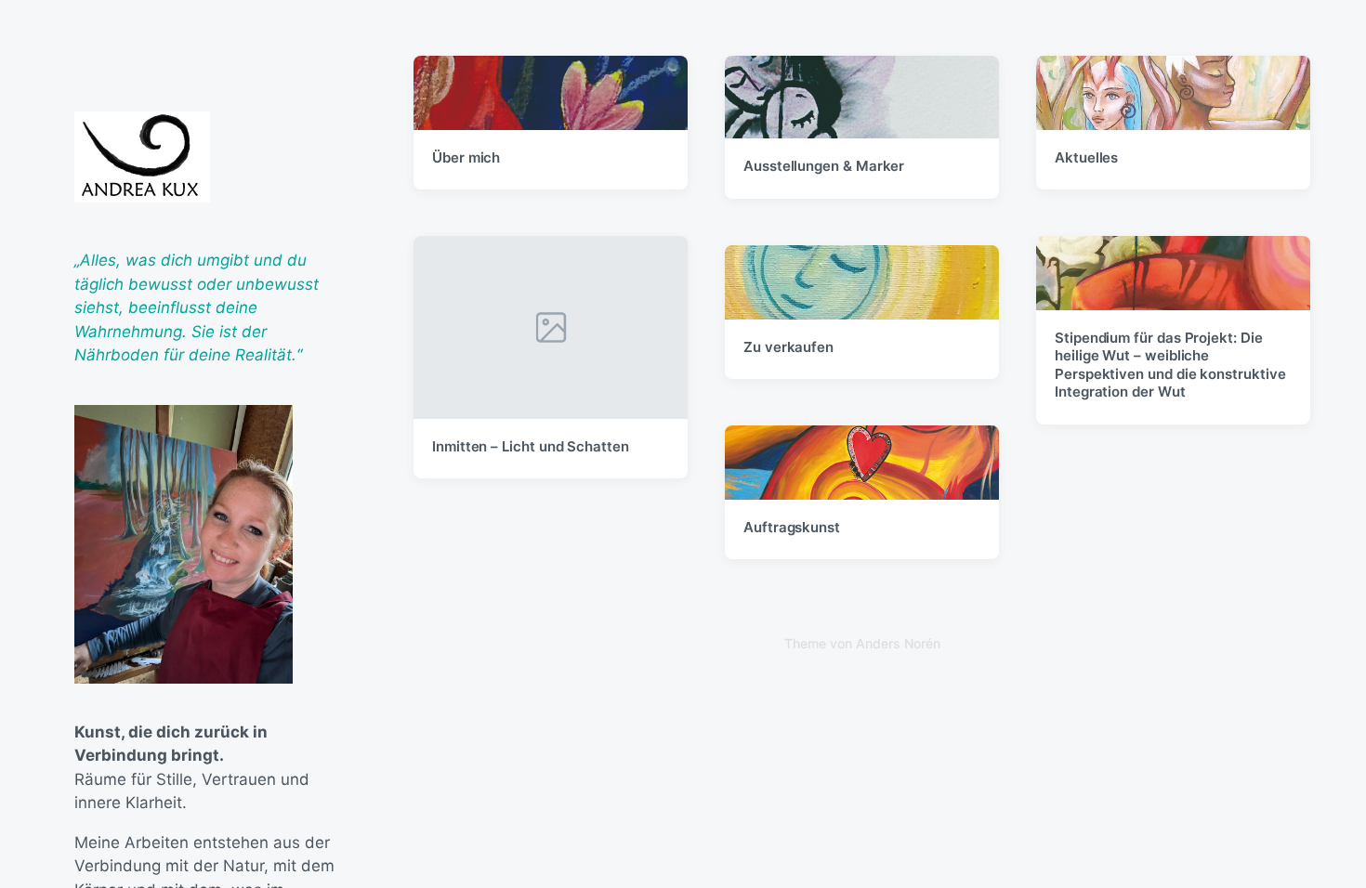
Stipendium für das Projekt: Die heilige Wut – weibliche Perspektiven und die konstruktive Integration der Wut (1170, 365)
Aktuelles (1086, 157)
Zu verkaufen (788, 347)
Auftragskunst (791, 527)
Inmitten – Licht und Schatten (530, 446)
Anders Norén (898, 643)
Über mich (466, 157)
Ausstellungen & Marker (823, 166)
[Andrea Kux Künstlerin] (142, 156)
